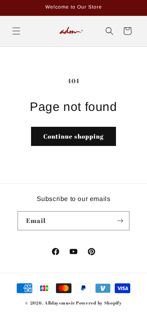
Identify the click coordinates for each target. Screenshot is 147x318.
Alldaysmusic (60, 303)
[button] (16, 31)
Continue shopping (73, 136)
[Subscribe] (120, 220)
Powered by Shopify (99, 303)
